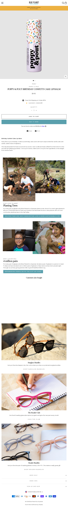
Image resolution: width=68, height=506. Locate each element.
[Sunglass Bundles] (34, 341)
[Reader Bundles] (34, 442)
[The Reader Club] (34, 392)
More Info (34, 480)
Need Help (34, 475)
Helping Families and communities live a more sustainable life (32, 216)
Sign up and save (33, 486)
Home (33, 83)
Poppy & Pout (34, 86)
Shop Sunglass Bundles (34, 369)
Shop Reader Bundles (34, 469)
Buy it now (34, 121)
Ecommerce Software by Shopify (34, 504)
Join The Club (34, 419)
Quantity (34, 107)
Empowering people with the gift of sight (23, 271)
